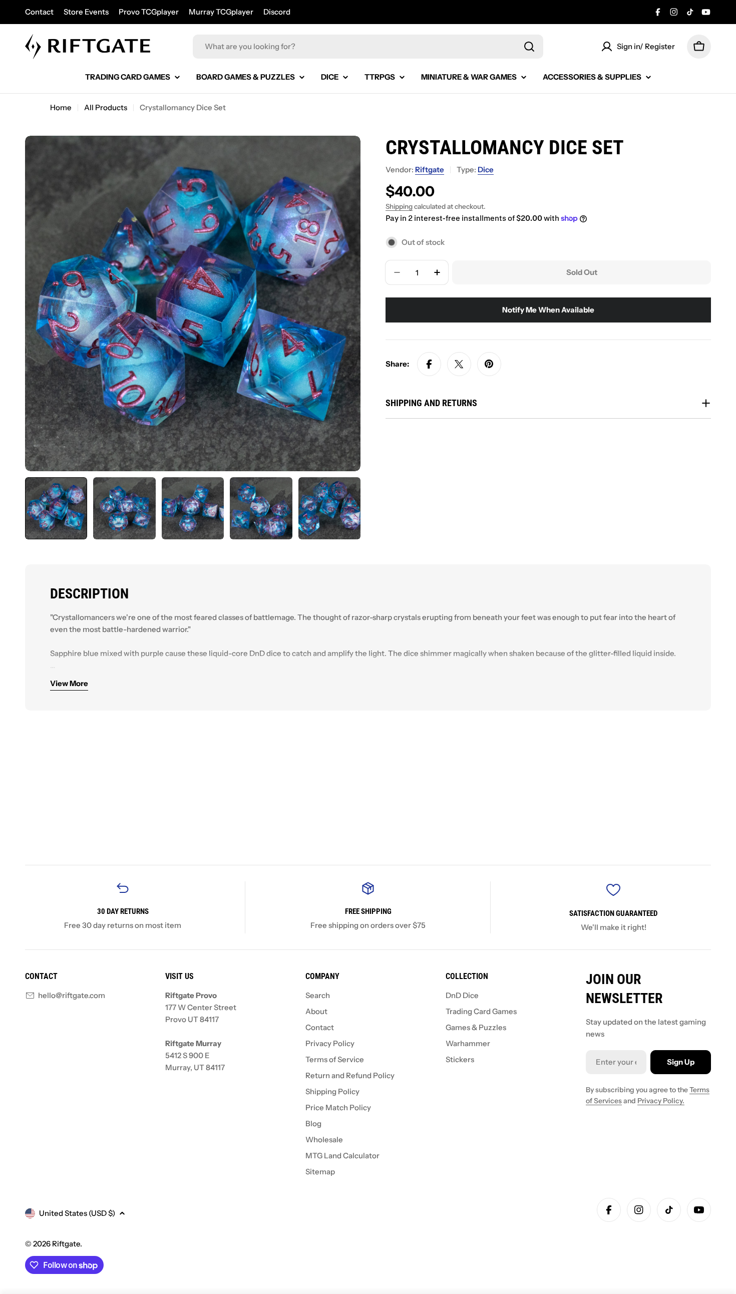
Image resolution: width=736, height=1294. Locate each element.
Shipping (399, 206)
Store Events (86, 12)
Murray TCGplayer (221, 12)
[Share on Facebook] (429, 364)
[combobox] (368, 47)
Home (61, 107)
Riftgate (429, 169)
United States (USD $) (77, 1213)
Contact (39, 12)
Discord (276, 12)
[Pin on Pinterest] (489, 364)
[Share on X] (459, 364)
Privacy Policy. (660, 1100)
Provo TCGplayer (149, 12)
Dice (486, 169)
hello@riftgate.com (71, 995)
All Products (105, 107)
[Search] (529, 47)
